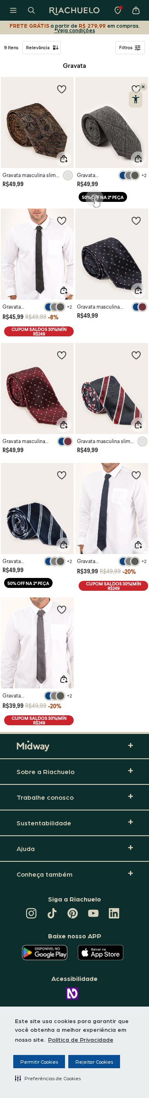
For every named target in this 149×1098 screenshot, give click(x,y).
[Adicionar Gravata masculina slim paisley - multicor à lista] (62, 89)
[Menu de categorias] (13, 10)
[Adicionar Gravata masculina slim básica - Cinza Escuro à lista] (62, 609)
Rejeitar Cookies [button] (94, 1061)
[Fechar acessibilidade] (143, 87)
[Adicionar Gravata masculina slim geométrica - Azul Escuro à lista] (136, 220)
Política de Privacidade (80, 1039)
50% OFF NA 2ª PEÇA (103, 197)
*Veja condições (74, 30)
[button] (47, 1078)
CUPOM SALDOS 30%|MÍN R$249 (39, 331)
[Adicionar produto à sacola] (63, 159)
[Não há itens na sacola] (135, 10)
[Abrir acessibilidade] (135, 99)
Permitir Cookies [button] (39, 1061)
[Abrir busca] (31, 10)
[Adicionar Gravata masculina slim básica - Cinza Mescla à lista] (62, 475)
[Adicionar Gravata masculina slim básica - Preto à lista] (62, 220)
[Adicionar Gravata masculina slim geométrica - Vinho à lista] (62, 355)
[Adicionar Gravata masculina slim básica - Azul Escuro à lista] (136, 475)
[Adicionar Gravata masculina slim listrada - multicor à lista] (136, 355)
